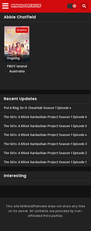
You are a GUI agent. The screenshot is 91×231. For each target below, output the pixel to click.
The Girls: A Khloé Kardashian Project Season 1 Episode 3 (45, 144)
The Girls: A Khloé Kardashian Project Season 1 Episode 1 (45, 162)
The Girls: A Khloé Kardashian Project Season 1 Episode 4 (45, 135)
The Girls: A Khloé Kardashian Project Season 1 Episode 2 (45, 153)
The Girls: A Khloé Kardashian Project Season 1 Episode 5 (45, 126)
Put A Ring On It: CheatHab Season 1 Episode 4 (37, 108)
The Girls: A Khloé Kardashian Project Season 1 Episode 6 (45, 117)
